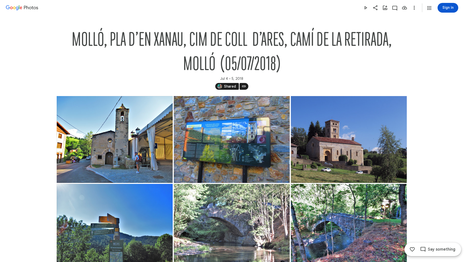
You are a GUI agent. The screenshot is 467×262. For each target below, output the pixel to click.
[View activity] (395, 8)
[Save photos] (404, 8)
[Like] (412, 249)
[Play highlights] (365, 8)
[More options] (414, 8)
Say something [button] (441, 249)
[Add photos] (385, 8)
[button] (429, 8)
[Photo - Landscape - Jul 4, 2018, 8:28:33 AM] (349, 139)
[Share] (375, 8)
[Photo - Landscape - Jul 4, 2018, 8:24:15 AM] (232, 139)
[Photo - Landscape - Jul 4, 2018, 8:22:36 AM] (115, 139)
